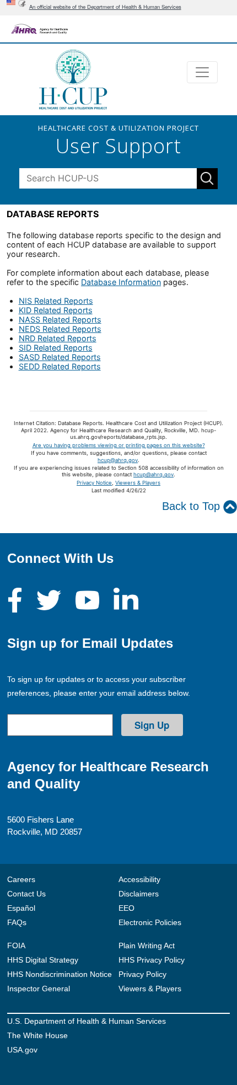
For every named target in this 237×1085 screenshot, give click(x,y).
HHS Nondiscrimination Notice (59, 974)
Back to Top (192, 506)
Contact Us (26, 893)
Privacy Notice (94, 483)
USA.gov (22, 1049)
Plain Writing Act (146, 945)
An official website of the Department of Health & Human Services (105, 6)
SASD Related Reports (60, 357)
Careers (21, 879)
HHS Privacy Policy (151, 959)
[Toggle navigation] (202, 72)
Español (21, 908)
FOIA (16, 945)
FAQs (16, 922)
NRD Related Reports (57, 338)
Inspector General (38, 988)
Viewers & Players (137, 483)
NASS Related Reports (60, 319)
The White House (37, 1035)
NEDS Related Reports (60, 329)
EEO (126, 908)
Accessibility (139, 879)
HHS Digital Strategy (42, 959)
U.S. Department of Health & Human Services (86, 1021)
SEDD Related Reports (60, 366)
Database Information (121, 282)
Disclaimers (138, 893)
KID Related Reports (56, 310)
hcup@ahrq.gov (118, 460)
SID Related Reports (56, 347)
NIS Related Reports (56, 300)
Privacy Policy (142, 974)
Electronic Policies (149, 922)
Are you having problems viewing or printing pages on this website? (119, 445)
